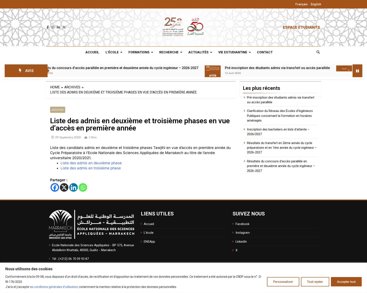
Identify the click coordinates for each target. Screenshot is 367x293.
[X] (64, 187)
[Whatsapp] (83, 187)
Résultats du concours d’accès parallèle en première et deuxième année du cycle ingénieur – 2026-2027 (104, 68)
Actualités (198, 52)
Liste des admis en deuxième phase (91, 163)
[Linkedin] (73, 187)
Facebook (242, 224)
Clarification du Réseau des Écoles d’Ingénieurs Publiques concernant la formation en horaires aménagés (280, 115)
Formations (139, 52)
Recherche (169, 52)
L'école (149, 233)
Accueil (92, 52)
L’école (112, 52)
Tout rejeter (315, 281)
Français (301, 4)
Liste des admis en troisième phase (91, 168)
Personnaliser (283, 281)
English (316, 4)
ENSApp (149, 241)
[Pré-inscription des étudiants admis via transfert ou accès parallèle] (199, 73)
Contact (265, 52)
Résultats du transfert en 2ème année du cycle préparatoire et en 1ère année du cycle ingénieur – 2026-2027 (282, 147)
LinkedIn (241, 241)
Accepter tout (346, 281)
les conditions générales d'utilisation (54, 287)
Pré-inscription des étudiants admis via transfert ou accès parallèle (263, 68)
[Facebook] (55, 187)
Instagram (243, 233)
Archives (58, 110)
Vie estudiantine (232, 52)
